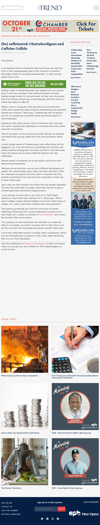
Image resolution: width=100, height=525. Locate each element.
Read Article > (76, 77)
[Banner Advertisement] (33, 87)
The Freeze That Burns (11, 488)
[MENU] (96, 8)
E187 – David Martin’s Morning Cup (67, 488)
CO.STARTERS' (46, 214)
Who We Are (6, 503)
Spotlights (44, 36)
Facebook (28, 243)
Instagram (41, 243)
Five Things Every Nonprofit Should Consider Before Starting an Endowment (75, 376)
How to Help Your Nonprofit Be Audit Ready (20, 433)
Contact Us (6, 507)
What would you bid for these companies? (19, 375)
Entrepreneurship (11, 36)
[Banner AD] (50, 31)
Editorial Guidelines (10, 514)
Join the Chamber (9, 510)
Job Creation (29, 36)
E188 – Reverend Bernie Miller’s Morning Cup (71, 433)
